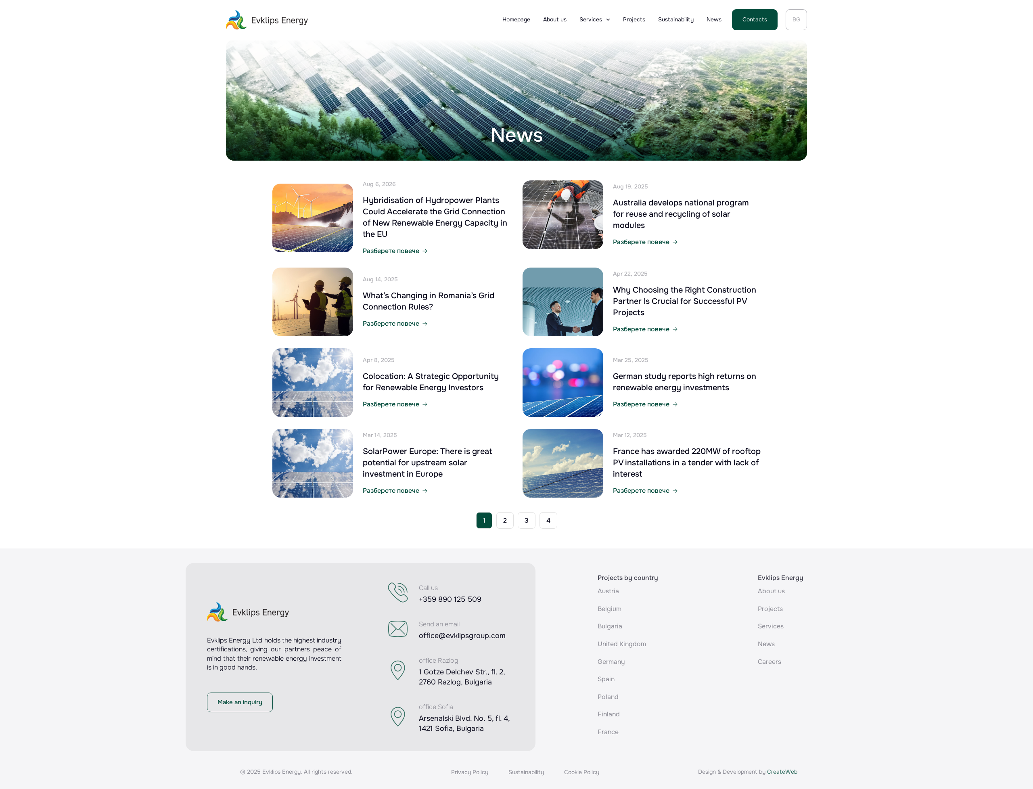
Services (590, 19)
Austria (608, 591)
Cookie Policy (581, 772)
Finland (609, 714)
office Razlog (438, 660)
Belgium (609, 609)
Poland (608, 697)
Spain (606, 679)
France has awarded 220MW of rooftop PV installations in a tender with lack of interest (687, 462)
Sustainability (676, 19)
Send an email (439, 624)
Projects (634, 19)
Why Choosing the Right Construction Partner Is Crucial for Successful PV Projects (684, 301)
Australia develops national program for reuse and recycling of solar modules (681, 214)
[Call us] (398, 592)
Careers (769, 661)
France (608, 732)
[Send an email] (398, 628)
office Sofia (436, 707)
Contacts (754, 19)
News (714, 19)
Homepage (516, 19)
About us (555, 19)
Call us (428, 588)
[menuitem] (796, 20)
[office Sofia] (398, 716)
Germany (611, 661)
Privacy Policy (469, 772)
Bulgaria (610, 626)
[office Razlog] (398, 670)
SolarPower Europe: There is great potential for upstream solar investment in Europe (427, 462)
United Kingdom (622, 644)
